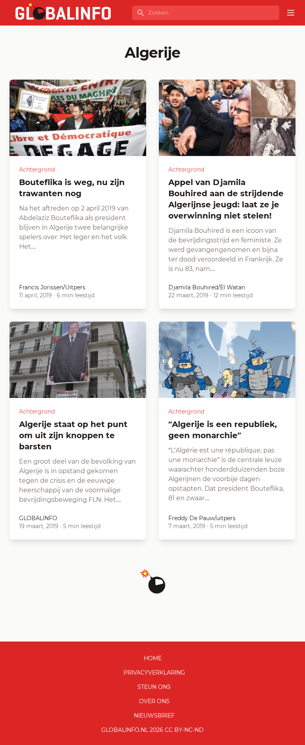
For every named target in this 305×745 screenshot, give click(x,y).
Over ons (154, 701)
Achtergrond (37, 169)
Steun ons (154, 686)
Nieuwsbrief (154, 715)
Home (153, 658)
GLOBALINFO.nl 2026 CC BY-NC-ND (152, 729)
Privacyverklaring (154, 672)
